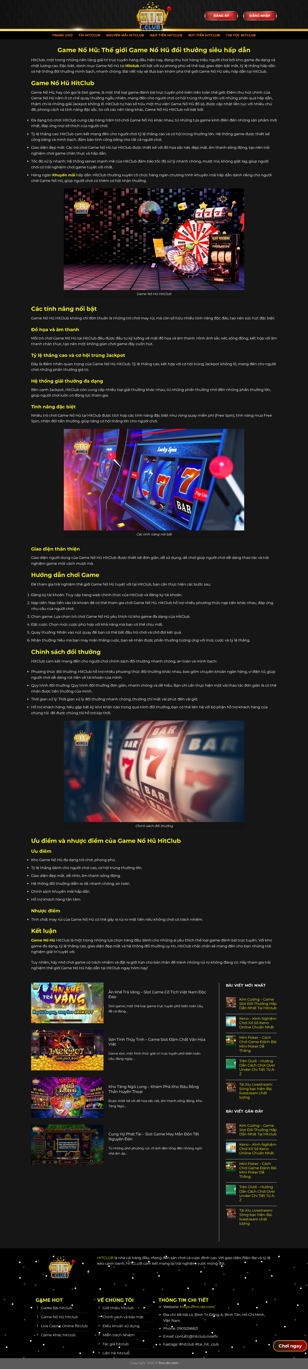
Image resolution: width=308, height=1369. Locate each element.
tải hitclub (89, 35)
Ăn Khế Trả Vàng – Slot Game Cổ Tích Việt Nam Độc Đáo (157, 994)
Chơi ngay (290, 1346)
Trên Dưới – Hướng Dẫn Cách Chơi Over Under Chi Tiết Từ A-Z (257, 1067)
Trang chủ (62, 35)
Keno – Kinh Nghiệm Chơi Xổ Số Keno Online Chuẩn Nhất (257, 1022)
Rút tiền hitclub (204, 35)
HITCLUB (105, 1258)
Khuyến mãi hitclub (125, 35)
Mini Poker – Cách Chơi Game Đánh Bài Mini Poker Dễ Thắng (257, 1044)
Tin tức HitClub (241, 35)
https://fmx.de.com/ (197, 1307)
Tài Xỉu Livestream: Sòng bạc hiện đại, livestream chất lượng (256, 1091)
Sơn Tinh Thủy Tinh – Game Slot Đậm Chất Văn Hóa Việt (156, 1042)
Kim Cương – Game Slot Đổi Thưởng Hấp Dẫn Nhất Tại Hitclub (258, 1003)
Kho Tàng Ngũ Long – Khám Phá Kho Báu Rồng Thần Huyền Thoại (153, 1089)
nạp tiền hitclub (166, 35)
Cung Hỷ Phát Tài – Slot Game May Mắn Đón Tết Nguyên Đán (153, 1136)
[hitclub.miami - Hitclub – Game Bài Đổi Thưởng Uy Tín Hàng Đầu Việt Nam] (154, 15)
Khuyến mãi (63, 175)
